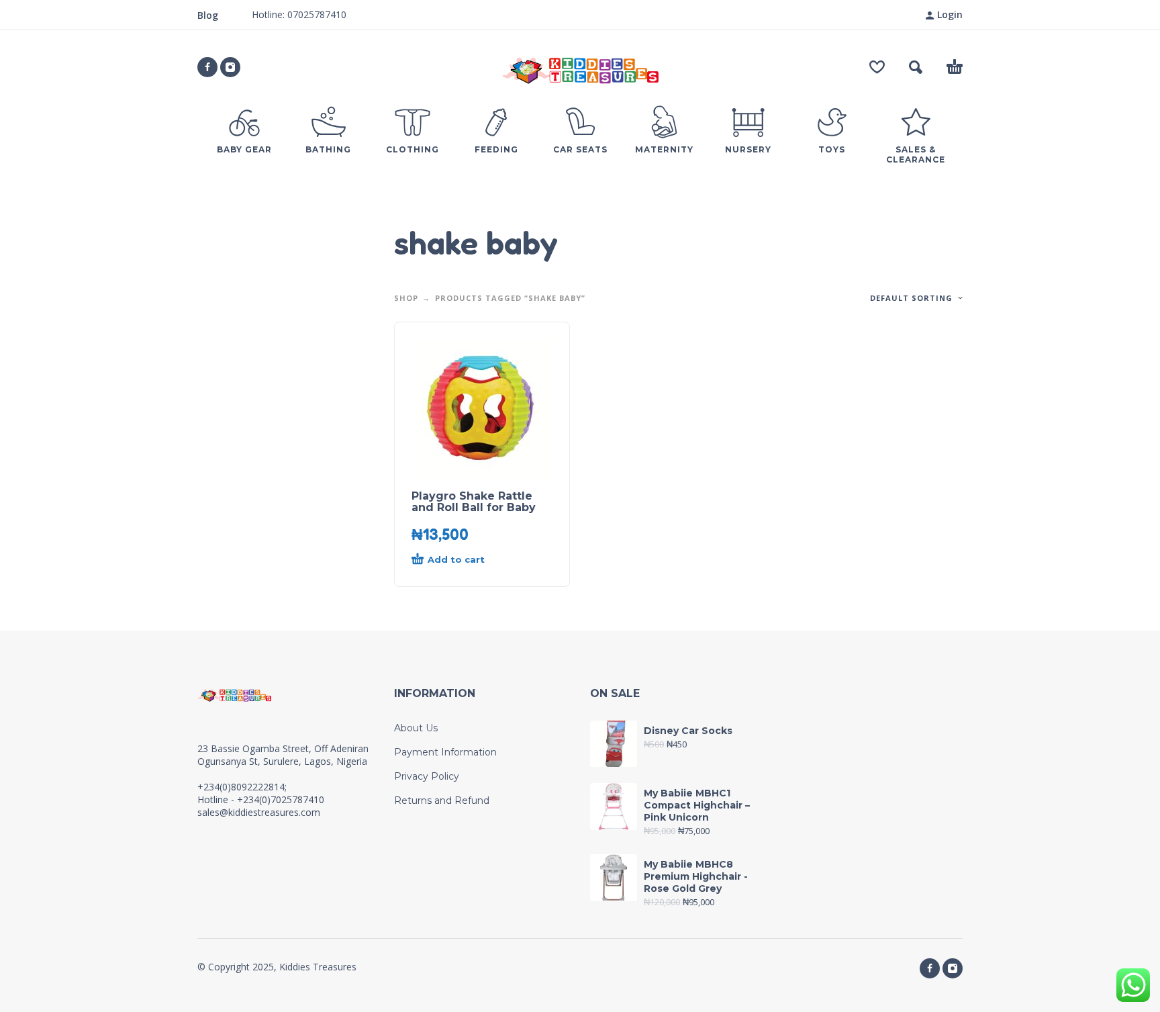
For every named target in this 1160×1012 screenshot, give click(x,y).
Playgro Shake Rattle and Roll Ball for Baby (474, 502)
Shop (406, 298)
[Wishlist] (877, 67)
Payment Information (445, 752)
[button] (915, 67)
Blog (207, 15)
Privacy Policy (426, 776)
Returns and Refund (441, 800)
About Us (416, 728)
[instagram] (230, 67)
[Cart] (955, 67)
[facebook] (207, 67)
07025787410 (315, 14)
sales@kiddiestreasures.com (258, 812)
